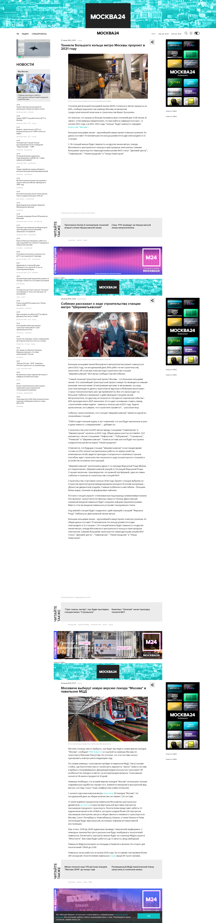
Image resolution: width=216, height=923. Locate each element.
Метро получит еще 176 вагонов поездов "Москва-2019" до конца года (86, 868)
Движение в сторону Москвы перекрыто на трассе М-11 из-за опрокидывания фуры (29, 267)
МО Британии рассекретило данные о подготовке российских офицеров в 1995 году (31, 182)
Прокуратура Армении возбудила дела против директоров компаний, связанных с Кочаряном (31, 229)
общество (20, 344)
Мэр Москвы (23, 71)
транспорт (20, 333)
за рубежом (28, 150)
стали (113, 855)
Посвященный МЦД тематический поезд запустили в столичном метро (133, 868)
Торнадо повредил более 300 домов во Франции (32, 217)
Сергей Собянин (83, 624)
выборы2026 (28, 393)
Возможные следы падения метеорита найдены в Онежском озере (31, 375)
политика (19, 150)
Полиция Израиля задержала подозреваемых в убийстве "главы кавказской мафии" (30, 158)
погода (30, 221)
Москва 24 (108, 33)
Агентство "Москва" (78, 127)
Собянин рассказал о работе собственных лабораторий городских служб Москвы (33, 97)
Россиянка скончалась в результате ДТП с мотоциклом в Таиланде (30, 255)
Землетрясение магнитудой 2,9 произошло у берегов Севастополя (30, 108)
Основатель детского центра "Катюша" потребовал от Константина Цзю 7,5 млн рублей (32, 292)
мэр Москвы (72, 624)
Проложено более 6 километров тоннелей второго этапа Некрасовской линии (86, 226)
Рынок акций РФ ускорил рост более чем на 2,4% (31, 304)
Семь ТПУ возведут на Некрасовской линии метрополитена (131, 226)
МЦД (90, 882)
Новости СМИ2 (59, 278)
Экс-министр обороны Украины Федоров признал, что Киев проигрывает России (29, 352)
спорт (23, 297)
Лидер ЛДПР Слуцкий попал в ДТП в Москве (31, 119)
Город (79, 40)
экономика (20, 308)
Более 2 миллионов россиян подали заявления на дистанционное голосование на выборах (30, 388)
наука (18, 380)
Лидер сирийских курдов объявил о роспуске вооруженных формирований (32, 170)
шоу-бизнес (20, 199)
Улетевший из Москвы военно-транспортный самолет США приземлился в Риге (28, 327)
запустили (108, 793)
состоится (85, 805)
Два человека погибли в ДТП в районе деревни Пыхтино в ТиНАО (31, 315)
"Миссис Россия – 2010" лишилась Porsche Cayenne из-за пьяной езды (30, 364)
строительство (96, 624)
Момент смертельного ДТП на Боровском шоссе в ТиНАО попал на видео (30, 131)
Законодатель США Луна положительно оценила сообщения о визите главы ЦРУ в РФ (32, 401)
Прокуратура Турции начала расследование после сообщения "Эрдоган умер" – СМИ (29, 144)
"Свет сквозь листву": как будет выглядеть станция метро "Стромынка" (87, 610)
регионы (31, 112)
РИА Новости (95, 752)
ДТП (29, 123)
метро (79, 240)
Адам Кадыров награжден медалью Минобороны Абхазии (30, 206)
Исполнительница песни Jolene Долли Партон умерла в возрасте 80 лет (31, 195)
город (34, 123)
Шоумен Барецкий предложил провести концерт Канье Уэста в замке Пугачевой (32, 279)
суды (18, 297)
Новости (25, 64)
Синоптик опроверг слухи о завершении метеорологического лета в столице (32, 340)
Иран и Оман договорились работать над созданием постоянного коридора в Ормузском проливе (32, 243)
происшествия (21, 112)
